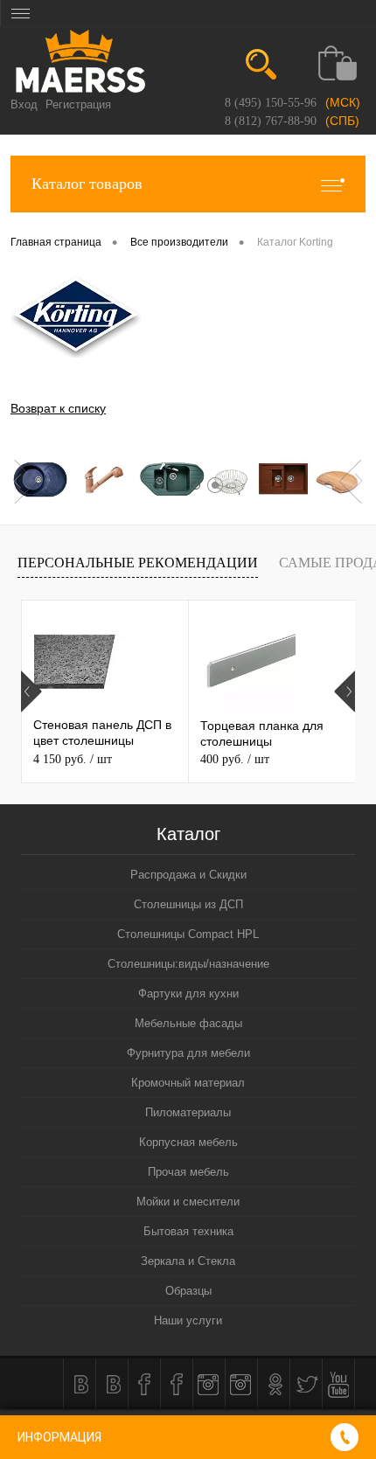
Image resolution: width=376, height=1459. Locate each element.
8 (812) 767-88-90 (271, 121)
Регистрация (78, 104)
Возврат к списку (58, 408)
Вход (24, 104)
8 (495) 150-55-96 (271, 102)
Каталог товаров (87, 183)
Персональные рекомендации (137, 562)
